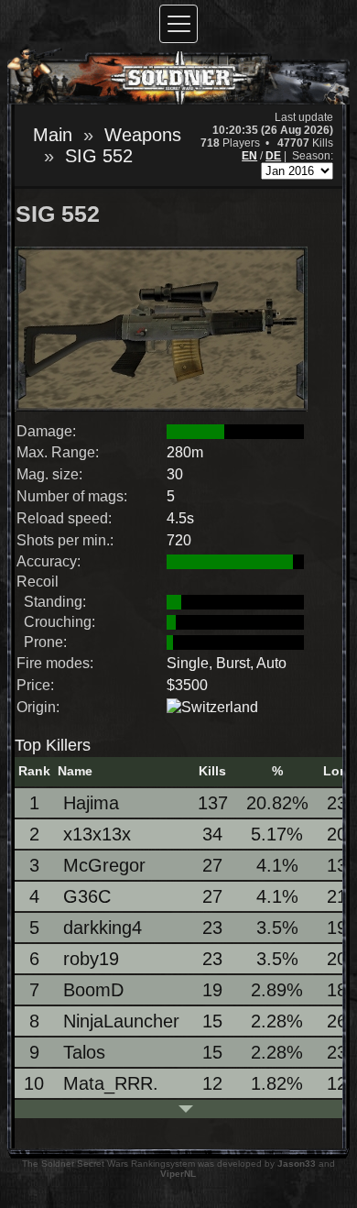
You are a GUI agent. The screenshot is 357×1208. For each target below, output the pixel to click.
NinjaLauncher (121, 1021)
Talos (84, 1052)
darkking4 (102, 927)
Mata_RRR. (110, 1083)
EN (249, 155)
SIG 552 (99, 156)
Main (52, 135)
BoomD (93, 990)
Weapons (142, 135)
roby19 (91, 959)
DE (273, 155)
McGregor (104, 865)
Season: (312, 155)
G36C (87, 896)
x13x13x (97, 834)
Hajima (91, 803)
